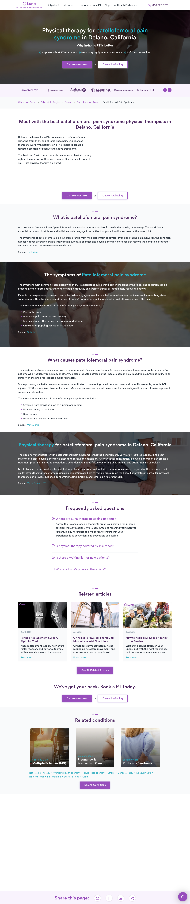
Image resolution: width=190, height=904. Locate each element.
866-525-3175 (160, 5)
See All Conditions (95, 785)
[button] (165, 90)
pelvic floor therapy (94, 773)
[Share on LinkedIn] (120, 898)
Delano (68, 102)
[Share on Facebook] (109, 898)
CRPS (85, 777)
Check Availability (112, 64)
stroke (111, 773)
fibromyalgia (54, 777)
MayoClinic (33, 425)
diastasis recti (72, 777)
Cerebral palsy (126, 773)
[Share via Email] (97, 898)
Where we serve (27, 102)
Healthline (32, 252)
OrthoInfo (32, 332)
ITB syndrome (37, 777)
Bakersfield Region (50, 102)
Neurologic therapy (40, 773)
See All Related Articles (95, 670)
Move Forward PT (36, 483)
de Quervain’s (143, 773)
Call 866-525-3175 (77, 64)
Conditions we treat (87, 102)
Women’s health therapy (66, 773)
